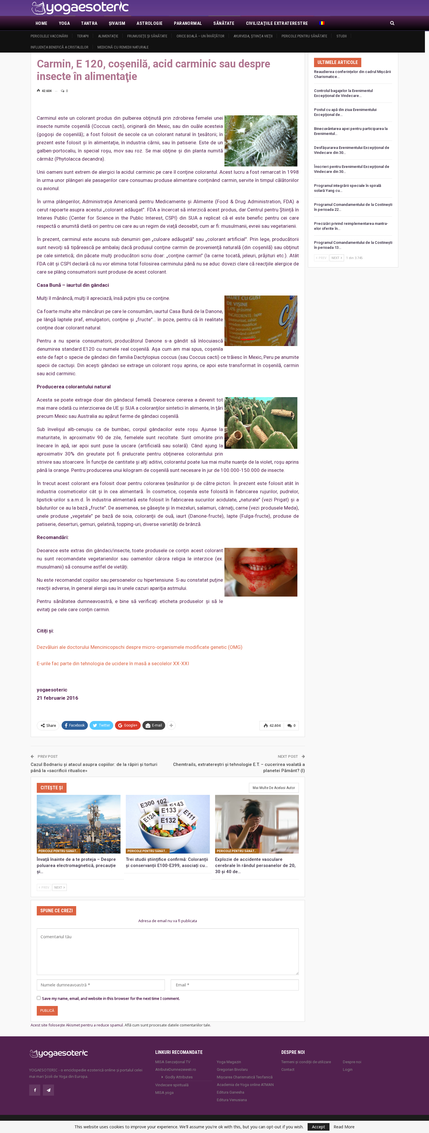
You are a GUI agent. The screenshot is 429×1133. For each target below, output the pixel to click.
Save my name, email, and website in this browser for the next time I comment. (111, 998)
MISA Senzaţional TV (172, 1062)
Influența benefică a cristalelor (59, 47)
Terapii (83, 36)
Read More (344, 1127)
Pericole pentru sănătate (304, 36)
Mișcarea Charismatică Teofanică (245, 1077)
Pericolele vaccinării (49, 36)
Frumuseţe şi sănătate (147, 36)
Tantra (89, 23)
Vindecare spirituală (172, 1085)
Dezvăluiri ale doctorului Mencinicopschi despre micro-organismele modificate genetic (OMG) (140, 647)
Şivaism (117, 23)
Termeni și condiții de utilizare (306, 1062)
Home (42, 23)
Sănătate (223, 23)
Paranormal (188, 23)
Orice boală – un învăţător (200, 36)
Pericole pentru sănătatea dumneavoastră (60, 851)
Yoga (64, 23)
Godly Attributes (179, 1077)
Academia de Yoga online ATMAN (245, 1084)
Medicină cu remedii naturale (123, 47)
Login (348, 1069)
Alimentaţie (108, 36)
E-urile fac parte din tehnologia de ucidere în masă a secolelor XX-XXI (113, 663)
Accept (318, 1126)
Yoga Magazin (229, 1062)
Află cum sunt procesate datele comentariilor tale (167, 1025)
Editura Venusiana (232, 1100)
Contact (287, 1069)
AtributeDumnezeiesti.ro (175, 1069)
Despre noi (352, 1062)
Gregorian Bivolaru (232, 1069)
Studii (341, 36)
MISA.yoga (164, 1092)
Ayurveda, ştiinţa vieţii (253, 36)
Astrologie (150, 23)
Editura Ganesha (230, 1092)
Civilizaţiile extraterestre (277, 23)
